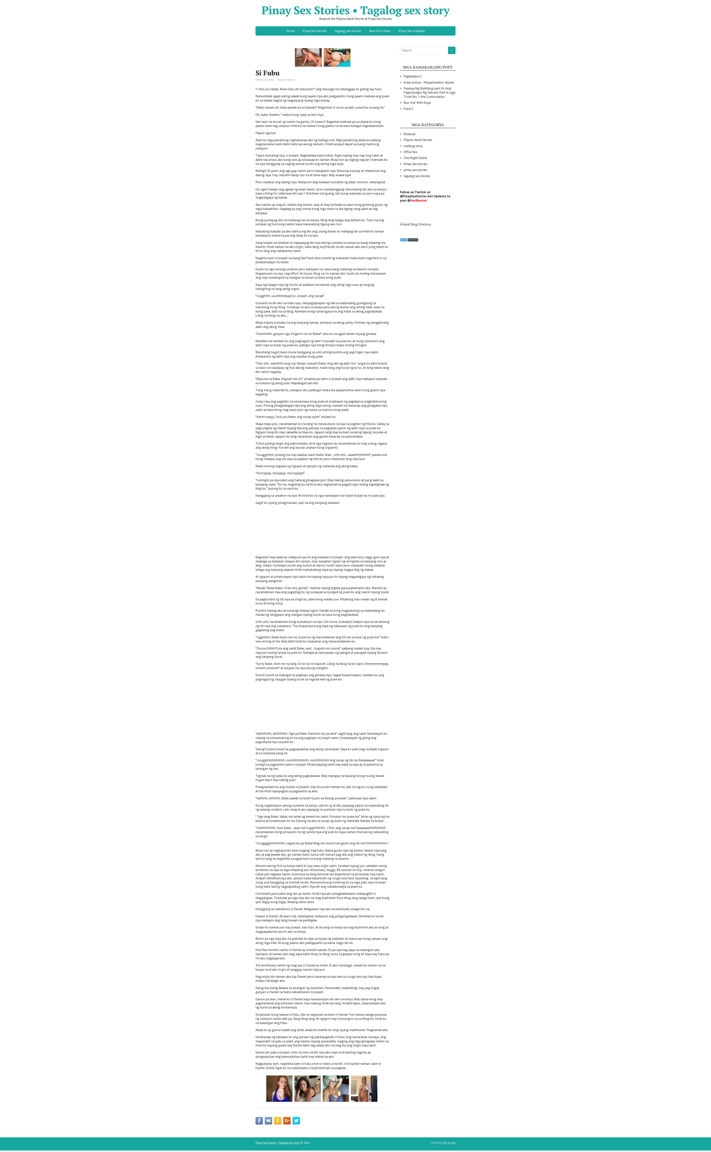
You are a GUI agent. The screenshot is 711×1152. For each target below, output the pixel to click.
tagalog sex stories (348, 31)
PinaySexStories (415, 196)
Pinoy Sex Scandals (412, 31)
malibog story (413, 146)
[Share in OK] (277, 1120)
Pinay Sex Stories (314, 31)
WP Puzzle (449, 1142)
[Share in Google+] (287, 1120)
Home (290, 31)
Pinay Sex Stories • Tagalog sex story (355, 10)
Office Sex (410, 152)
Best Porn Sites (379, 31)
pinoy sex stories (415, 170)
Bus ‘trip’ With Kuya (417, 103)
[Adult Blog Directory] (415, 224)
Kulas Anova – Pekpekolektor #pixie (429, 82)
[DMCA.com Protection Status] (409, 239)
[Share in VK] (268, 1120)
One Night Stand (415, 158)
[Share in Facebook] (259, 1120)
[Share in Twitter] (296, 1120)
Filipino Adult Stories (418, 140)
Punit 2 (408, 109)
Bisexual (409, 134)
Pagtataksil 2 (413, 76)
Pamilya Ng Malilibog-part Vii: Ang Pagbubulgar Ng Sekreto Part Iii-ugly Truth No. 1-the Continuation (429, 92)
